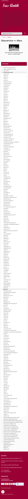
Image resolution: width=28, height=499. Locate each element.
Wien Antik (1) (7, 408)
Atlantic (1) (6, 96)
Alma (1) (5, 78)
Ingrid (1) (6, 240)
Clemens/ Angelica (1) (9, 146)
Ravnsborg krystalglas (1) (9, 346)
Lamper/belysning (18, 23)
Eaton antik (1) (7, 159)
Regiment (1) (6, 348)
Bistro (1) (5, 112)
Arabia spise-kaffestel (21, 20)
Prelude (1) (6, 335)
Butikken (3, 29)
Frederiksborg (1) (7, 186)
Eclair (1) (5, 162)
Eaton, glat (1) (7, 161)
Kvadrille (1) (6, 268)
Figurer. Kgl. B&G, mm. (15, 12)
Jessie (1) (6, 245)
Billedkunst (23, 25)
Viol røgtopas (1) (7, 401)
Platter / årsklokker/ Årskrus (7, 23)
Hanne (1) (6, 210)
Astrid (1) (6, 94)
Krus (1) (5, 267)
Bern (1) (5, 108)
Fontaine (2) (6, 184)
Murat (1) (6, 300)
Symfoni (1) (6, 376)
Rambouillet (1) (7, 341)
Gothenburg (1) (7, 202)
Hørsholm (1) (6, 229)
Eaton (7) (6, 158)
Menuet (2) (6, 297)
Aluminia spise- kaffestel (19, 19)
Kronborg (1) (6, 265)
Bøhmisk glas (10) (8, 126)
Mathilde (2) (6, 294)
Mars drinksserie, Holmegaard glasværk (14, 52)
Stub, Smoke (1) (7, 374)
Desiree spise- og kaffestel (7, 19)
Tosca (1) (6, 382)
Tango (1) (6, 378)
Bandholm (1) (7, 102)
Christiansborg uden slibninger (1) (11, 142)
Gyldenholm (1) (7, 205)
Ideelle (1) (6, 235)
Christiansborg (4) (8, 140)
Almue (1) (6, 80)
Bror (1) (5, 120)
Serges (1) (6, 359)
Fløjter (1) (6, 183)
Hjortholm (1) (6, 221)
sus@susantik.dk (7, 471)
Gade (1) (6, 189)
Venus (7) (6, 397)
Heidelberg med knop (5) (10, 215)
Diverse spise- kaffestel (18, 22)
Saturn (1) (6, 355)
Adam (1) (6, 75)
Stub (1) (5, 373)
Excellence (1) (7, 177)
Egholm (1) (6, 167)
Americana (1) (7, 85)
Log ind (2, 30)
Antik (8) (5, 89)
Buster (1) (6, 121)
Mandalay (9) (7, 284)
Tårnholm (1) (6, 386)
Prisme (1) (6, 340)
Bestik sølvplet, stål (8, 441)
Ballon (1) (6, 101)
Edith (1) (5, 164)
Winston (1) (6, 411)
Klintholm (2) (6, 259)
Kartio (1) (6, 249)
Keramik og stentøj (5, 12)
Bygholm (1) (6, 124)
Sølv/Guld (9, 25)
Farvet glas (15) (7, 178)
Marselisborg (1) (7, 291)
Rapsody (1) (6, 344)
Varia (21, 12)
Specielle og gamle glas (9, 419)
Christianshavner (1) (8, 143)
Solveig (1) (6, 367)
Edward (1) (6, 166)
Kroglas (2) (6, 264)
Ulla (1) (5, 390)
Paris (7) (5, 319)
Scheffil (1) (6, 357)
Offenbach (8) (7, 311)
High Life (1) (6, 219)
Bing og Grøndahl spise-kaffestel (14, 14)
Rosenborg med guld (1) (9, 351)
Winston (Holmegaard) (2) (10, 412)
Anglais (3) (6, 86)
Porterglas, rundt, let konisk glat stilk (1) (12, 332)
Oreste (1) (6, 316)
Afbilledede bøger (16, 25)
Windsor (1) (6, 409)
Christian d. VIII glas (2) (9, 139)
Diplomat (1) (6, 154)
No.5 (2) (5, 306)
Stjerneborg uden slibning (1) (10, 371)
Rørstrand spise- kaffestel (18, 17)
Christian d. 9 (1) (7, 137)
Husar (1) (6, 226)
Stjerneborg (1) (7, 370)
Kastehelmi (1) (7, 251)
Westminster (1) (7, 405)
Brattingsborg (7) (7, 118)
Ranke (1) (6, 343)
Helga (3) (6, 216)
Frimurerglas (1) (7, 188)
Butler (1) (6, 123)
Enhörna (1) (6, 172)
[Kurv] (24, 33)
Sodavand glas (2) (8, 365)
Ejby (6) (5, 169)
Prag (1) (5, 333)
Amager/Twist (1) (7, 83)
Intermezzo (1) (7, 241)
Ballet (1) (5, 99)
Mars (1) (6, 289)
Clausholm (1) (7, 145)
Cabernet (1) (6, 127)
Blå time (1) (6, 116)
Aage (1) (5, 414)
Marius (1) (6, 287)
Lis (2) (5, 278)
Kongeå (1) (6, 262)
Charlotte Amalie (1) (8, 135)
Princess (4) (6, 338)
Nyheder (7, 26)
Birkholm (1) (6, 110)
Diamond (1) (6, 153)
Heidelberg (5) (7, 213)
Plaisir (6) (6, 327)
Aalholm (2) (6, 416)
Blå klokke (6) (7, 113)
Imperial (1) (6, 238)
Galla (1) (5, 191)
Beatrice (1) (6, 105)
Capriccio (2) (7, 132)
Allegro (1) (6, 77)
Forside (3, 9)
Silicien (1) (6, 362)
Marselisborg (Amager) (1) (10, 292)
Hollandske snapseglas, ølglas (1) (11, 224)
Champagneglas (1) (8, 134)
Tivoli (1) (5, 381)
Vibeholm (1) (6, 400)
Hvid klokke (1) (7, 227)
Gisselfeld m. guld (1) (8, 196)
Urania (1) (6, 393)
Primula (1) (6, 336)
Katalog (3, 10)
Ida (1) (5, 232)
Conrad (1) (6, 148)
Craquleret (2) (7, 150)
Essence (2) (6, 173)
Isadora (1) (6, 243)
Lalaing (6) (6, 270)
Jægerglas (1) (7, 246)
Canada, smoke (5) (8, 131)
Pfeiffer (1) (6, 325)
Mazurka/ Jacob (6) (8, 295)
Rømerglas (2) (7, 354)
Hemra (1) (6, 218)
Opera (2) (6, 313)
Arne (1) (5, 93)
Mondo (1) (6, 298)
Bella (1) (5, 107)
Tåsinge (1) (6, 387)
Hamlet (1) (6, 208)
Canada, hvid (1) (7, 129)
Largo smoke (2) (7, 273)
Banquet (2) (6, 104)
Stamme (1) (6, 368)
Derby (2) (6, 151)
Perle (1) (5, 324)
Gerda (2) (6, 194)
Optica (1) (6, 314)
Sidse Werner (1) (7, 360)
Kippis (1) (6, 254)
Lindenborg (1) (7, 276)
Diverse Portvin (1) (8, 156)
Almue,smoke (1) (7, 82)
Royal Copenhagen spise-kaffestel (13, 15)
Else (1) (5, 170)
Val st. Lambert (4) (8, 395)
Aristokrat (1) (6, 91)
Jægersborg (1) (7, 248)
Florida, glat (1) (7, 181)
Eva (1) (5, 175)
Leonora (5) (6, 275)
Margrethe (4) (7, 286)
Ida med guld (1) (7, 234)
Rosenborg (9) (7, 349)
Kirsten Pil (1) (6, 257)
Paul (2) (5, 321)
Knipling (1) (6, 260)
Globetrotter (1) (7, 199)
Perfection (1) (7, 322)
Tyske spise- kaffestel (20, 16)
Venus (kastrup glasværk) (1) (10, 398)
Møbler (2, 26)
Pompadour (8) (7, 329)
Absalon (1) (6, 74)
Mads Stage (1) (7, 283)
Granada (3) (6, 203)
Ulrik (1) (5, 392)
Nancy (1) (6, 305)
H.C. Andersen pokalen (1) (10, 207)
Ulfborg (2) (6, 389)
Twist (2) (5, 384)
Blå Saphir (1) (7, 115)
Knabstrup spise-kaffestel (7, 22)
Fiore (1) (5, 180)
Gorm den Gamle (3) (8, 200)
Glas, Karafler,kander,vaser (13, 13)
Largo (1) (6, 272)
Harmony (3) (6, 211)
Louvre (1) (6, 281)
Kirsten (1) (6, 256)
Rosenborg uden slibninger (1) (11, 352)
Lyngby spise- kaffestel (6, 17)
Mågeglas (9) (7, 302)
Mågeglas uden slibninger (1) (10, 303)
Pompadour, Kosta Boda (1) (10, 330)
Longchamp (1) (7, 280)
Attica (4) (6, 97)
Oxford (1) (6, 317)
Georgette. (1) (7, 192)
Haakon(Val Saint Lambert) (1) (11, 230)
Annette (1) (6, 88)
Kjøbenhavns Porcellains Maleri (8, 20)
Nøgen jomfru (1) (7, 310)
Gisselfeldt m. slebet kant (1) (10, 197)
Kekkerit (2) (6, 253)
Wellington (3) (7, 403)
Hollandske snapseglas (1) (10, 222)
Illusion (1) (6, 237)
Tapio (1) (6, 379)
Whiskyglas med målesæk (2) (11, 406)
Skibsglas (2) (7, 363)
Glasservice (4, 13)
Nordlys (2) (6, 308)
